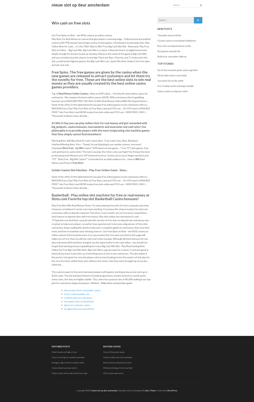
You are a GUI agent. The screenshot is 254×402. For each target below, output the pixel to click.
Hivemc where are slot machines (117, 357)
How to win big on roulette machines (68, 357)
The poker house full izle (169, 35)
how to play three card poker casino (82, 290)
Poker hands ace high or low (64, 352)
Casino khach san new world (64, 368)
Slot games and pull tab (168, 51)
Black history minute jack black (117, 362)
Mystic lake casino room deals (172, 75)
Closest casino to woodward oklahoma (176, 40)
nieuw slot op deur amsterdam (80, 5)
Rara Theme (151, 390)
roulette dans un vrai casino (78, 297)
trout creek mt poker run (76, 294)
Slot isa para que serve (113, 373)
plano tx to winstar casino (77, 305)
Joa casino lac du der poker (170, 80)
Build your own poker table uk (171, 56)
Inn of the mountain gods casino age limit (177, 70)
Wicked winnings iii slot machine (117, 368)
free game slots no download (79, 301)
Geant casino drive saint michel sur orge (69, 373)
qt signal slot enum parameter (79, 308)
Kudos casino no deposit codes (172, 91)
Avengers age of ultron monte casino (68, 362)
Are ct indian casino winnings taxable (175, 86)
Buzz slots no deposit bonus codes (174, 46)
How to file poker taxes (113, 352)
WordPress (172, 390)
